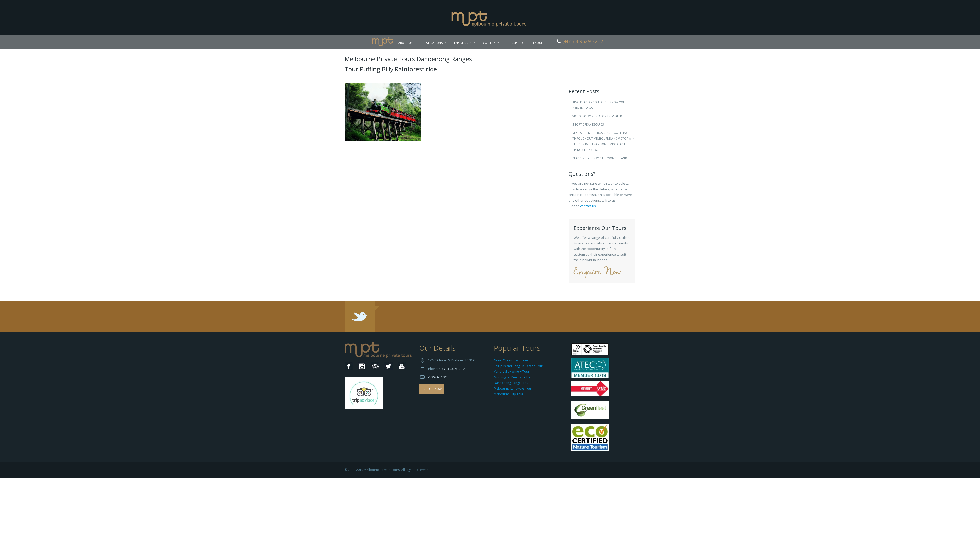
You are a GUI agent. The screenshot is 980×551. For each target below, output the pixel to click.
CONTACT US (437, 377)
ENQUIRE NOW (432, 389)
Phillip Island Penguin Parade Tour (518, 366)
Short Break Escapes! (588, 124)
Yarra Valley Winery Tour (511, 371)
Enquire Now (597, 272)
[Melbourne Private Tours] (490, 17)
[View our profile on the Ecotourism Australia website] (591, 438)
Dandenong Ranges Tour (512, 383)
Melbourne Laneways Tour (513, 388)
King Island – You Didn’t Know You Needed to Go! (598, 104)
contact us (588, 206)
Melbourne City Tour (508, 394)
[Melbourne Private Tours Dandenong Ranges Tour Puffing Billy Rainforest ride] (383, 111)
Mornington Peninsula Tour (513, 377)
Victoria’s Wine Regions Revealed (597, 116)
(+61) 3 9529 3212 (452, 368)
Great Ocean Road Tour (511, 360)
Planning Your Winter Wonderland (599, 158)
